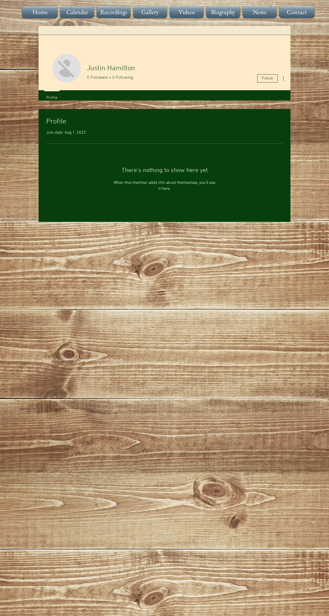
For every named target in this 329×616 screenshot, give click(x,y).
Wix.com (116, 360)
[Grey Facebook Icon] (271, 7)
